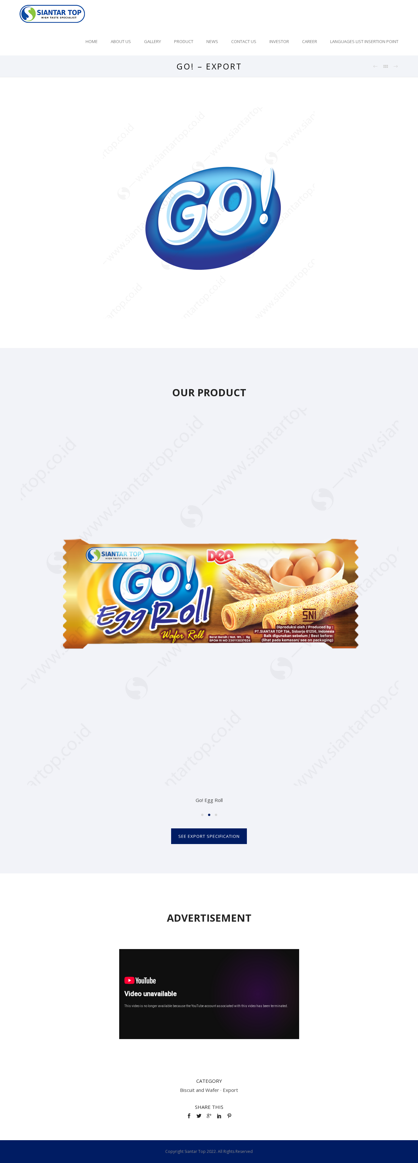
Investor (279, 41)
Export (230, 1090)
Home (92, 41)
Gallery (152, 41)
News (212, 41)
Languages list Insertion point (364, 41)
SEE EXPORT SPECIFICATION (209, 836)
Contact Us (243, 41)
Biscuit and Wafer (199, 1090)
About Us (121, 41)
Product (183, 41)
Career (309, 41)
